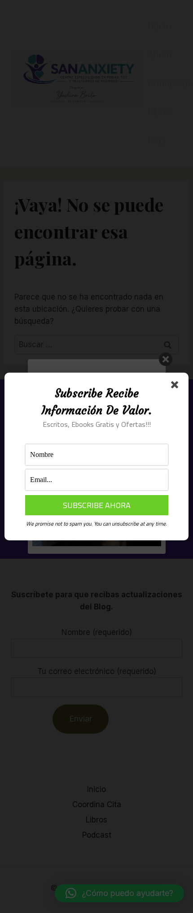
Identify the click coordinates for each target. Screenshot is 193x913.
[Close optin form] (176, 386)
